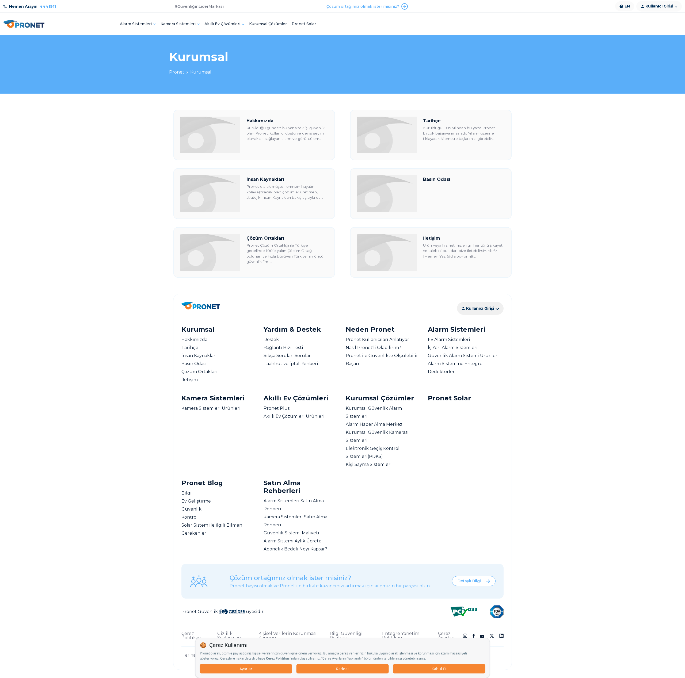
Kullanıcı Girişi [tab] (659, 6)
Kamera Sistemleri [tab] (178, 23)
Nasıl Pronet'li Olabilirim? (373, 347)
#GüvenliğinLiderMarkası (199, 6)
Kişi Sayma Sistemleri (369, 464)
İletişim (189, 379)
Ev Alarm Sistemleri (449, 339)
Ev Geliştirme (196, 501)
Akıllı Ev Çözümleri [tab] (222, 23)
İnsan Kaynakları (199, 355)
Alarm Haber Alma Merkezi (375, 424)
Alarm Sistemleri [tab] (136, 23)
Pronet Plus (277, 408)
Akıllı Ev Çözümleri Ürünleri (294, 416)
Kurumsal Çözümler (268, 23)
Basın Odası (194, 363)
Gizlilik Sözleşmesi (229, 635)
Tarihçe (189, 347)
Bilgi (186, 493)
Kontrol (189, 517)
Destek (271, 339)
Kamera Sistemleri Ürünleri (211, 408)
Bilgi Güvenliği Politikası (346, 635)
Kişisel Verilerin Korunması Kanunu (287, 635)
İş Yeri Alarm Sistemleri (453, 347)
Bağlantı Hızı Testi (283, 347)
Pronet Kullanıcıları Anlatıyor (377, 339)
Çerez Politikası (191, 635)
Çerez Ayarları (446, 635)
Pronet (176, 72)
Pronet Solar (304, 23)
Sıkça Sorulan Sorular (287, 355)
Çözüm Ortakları (199, 371)
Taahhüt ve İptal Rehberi (291, 363)
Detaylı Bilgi (469, 581)
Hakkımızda (194, 339)
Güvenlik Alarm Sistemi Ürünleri (463, 355)
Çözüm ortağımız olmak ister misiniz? (362, 6)
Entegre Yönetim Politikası (400, 635)
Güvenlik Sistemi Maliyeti (291, 532)
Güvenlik (191, 509)
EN (627, 6)
